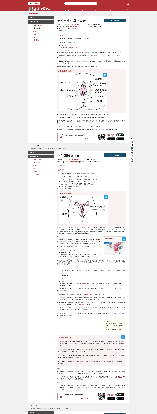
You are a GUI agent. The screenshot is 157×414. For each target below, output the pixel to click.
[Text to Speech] (81, 20)
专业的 (31, 3)
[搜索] (95, 3)
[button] (123, 9)
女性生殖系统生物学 (33, 13)
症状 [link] (82, 10)
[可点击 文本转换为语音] (132, 144)
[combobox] (80, 3)
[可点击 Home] (132, 157)
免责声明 (37, 145)
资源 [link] (110, 10)
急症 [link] (96, 10)
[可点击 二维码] (132, 150)
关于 (32, 145)
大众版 (37, 3)
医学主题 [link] (66, 10)
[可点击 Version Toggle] (132, 147)
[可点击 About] (132, 159)
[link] (45, 3)
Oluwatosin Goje (74, 26)
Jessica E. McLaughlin (77, 24)
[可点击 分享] (132, 139)
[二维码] (84, 21)
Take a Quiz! (84, 139)
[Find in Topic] (79, 20)
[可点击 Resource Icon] (132, 154)
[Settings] (127, 3)
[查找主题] (132, 141)
